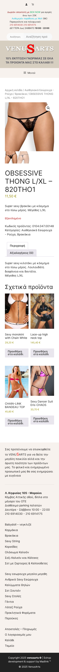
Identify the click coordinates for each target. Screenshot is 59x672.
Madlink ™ (45, 661)
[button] (48, 108)
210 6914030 (16, 24)
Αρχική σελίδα (13, 90)
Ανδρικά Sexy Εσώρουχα (21, 579)
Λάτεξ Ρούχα (13, 607)
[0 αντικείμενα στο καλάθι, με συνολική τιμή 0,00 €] (32, 4)
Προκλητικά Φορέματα (20, 612)
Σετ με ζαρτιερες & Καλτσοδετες (26, 563)
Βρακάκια (21, 93)
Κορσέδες (11, 546)
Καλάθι (9, 640)
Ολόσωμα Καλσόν (17, 552)
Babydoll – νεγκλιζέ (18, 524)
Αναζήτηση (15, 37)
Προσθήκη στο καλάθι (15, 353)
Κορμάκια (11, 530)
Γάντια (9, 601)
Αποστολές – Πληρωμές (21, 629)
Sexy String (12, 541)
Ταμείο (9, 645)
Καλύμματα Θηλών (17, 585)
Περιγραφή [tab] (17, 245)
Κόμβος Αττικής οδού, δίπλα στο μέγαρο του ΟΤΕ (26, 497)
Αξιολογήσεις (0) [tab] (21, 253)
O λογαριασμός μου (18, 634)
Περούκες (11, 618)
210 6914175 (29, 24)
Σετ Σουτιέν (13, 590)
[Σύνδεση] (26, 4)
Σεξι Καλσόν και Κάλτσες (21, 557)
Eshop (47, 657)
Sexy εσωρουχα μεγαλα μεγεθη (26, 574)
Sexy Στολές (13, 596)
